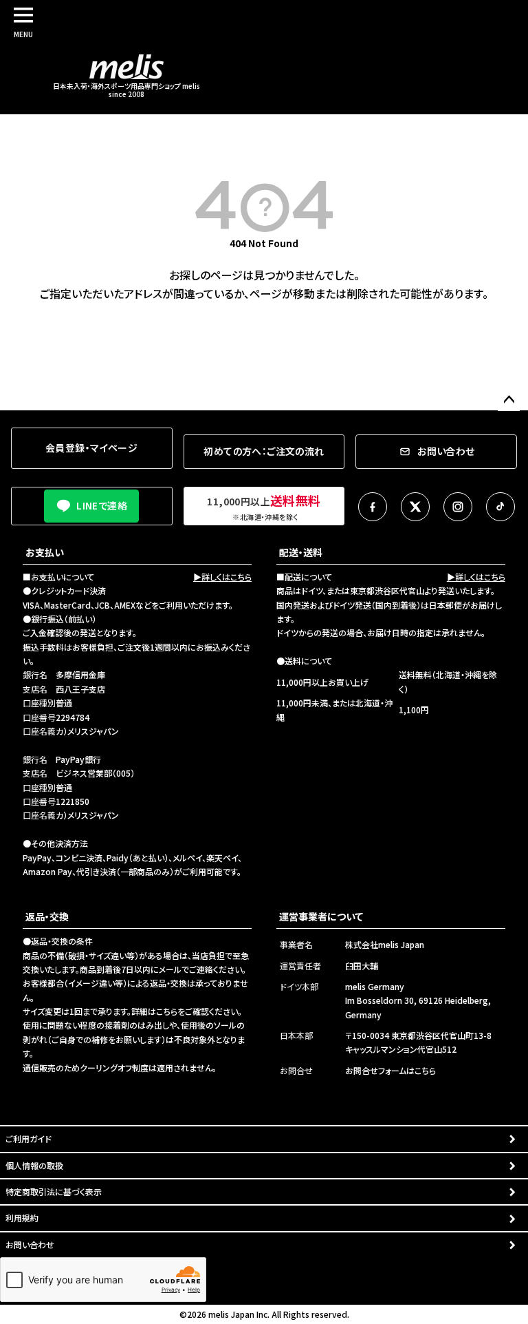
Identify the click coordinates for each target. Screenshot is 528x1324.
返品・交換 (47, 916)
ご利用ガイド (29, 1138)
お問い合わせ (30, 1244)
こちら (166, 1011)
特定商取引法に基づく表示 (54, 1191)
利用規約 (22, 1217)
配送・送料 (300, 552)
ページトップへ (509, 400)
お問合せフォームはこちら (390, 1070)
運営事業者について (321, 916)
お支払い (44, 552)
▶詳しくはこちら (222, 576)
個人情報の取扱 (34, 1165)
